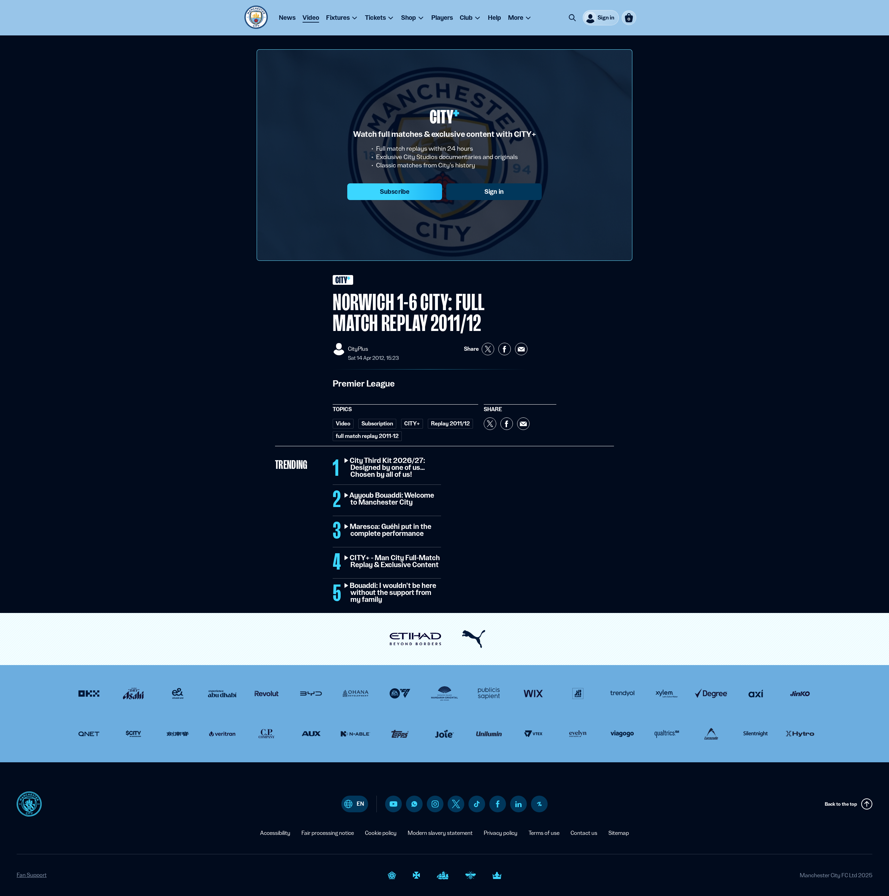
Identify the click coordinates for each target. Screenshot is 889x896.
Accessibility (275, 833)
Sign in (494, 191)
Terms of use (544, 833)
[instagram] (435, 803)
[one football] (539, 804)
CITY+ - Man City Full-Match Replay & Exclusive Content (395, 562)
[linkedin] (518, 804)
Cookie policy (381, 833)
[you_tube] (393, 804)
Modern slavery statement (440, 833)
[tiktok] (477, 804)
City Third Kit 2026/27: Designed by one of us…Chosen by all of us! (387, 467)
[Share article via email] (521, 349)
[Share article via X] (488, 349)
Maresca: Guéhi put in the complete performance (390, 530)
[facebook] (498, 803)
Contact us (584, 833)
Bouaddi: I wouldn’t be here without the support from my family (393, 592)
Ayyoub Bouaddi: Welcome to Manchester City (392, 499)
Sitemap (618, 833)
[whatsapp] (414, 803)
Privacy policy (500, 833)
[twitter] (456, 804)
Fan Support (32, 875)
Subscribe (394, 191)
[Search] (572, 17)
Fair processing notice (327, 833)
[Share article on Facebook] (504, 349)
